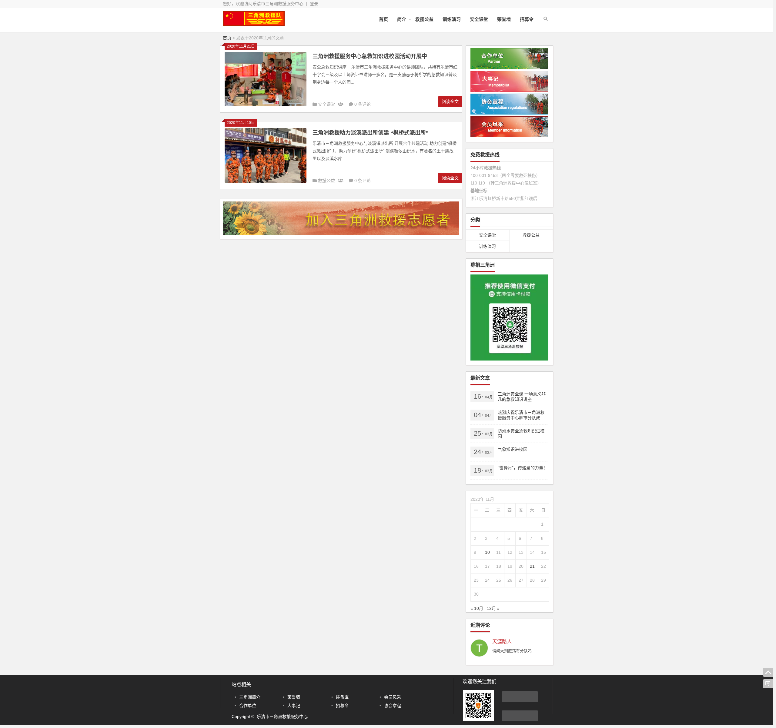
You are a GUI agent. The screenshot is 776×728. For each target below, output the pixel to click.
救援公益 (424, 19)
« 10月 (476, 608)
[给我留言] (768, 684)
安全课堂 (479, 19)
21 (532, 566)
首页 (383, 19)
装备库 (342, 697)
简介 (401, 19)
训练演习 (452, 19)
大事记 (293, 705)
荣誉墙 (504, 19)
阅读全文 (450, 101)
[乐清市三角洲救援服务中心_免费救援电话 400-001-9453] (256, 23)
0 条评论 (362, 104)
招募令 (527, 19)
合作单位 (247, 705)
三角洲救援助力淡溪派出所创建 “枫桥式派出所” (371, 133)
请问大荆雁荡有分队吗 (512, 651)
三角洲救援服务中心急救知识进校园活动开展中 (370, 56)
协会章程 (392, 705)
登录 (314, 3)
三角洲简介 (249, 697)
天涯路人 (502, 641)
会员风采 (392, 697)
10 (487, 552)
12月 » (493, 608)
